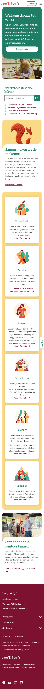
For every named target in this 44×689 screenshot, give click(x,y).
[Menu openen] (40, 3)
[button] (22, 617)
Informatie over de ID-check (20, 105)
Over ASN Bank (29, 665)
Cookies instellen (28, 668)
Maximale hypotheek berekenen (22, 108)
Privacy (17, 665)
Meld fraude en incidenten (14, 609)
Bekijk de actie (22, 49)
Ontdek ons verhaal (13, 185)
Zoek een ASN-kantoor (18, 111)
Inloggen (31, 3)
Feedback (42, 342)
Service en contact (10, 599)
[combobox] (22, 98)
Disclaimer (6, 665)
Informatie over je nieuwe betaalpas (23, 114)
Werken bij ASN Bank (10, 668)
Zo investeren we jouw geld (14, 650)
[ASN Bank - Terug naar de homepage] (11, 659)
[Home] (10, 3)
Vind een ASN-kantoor (12, 604)
